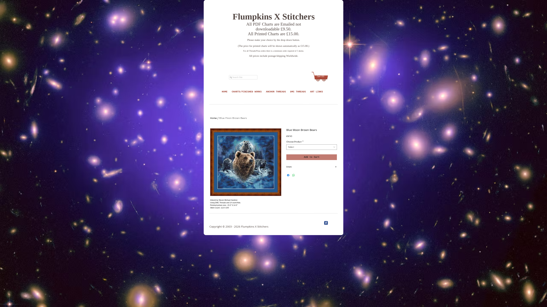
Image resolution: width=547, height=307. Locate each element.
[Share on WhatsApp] (293, 175)
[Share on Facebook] (288, 175)
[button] (320, 76)
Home (213, 118)
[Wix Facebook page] (326, 223)
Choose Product (294, 142)
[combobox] (311, 147)
